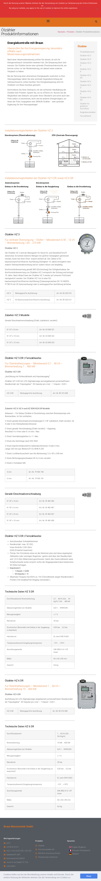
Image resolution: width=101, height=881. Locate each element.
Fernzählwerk (85, 116)
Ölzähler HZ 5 (85, 59)
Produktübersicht (87, 52)
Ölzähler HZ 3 (85, 55)
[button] (71, 877)
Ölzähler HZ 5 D (85, 64)
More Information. (85, 8)
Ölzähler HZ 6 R (85, 92)
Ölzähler (82, 46)
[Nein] (97, 9)
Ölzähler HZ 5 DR (85, 76)
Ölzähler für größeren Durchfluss (84, 106)
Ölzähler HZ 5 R (85, 70)
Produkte (70, 32)
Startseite (61, 32)
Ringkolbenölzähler (87, 112)
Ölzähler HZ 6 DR (85, 98)
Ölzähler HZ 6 (85, 81)
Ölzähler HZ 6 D (85, 86)
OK (50, 12)
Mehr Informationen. (52, 6)
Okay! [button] (88, 876)
